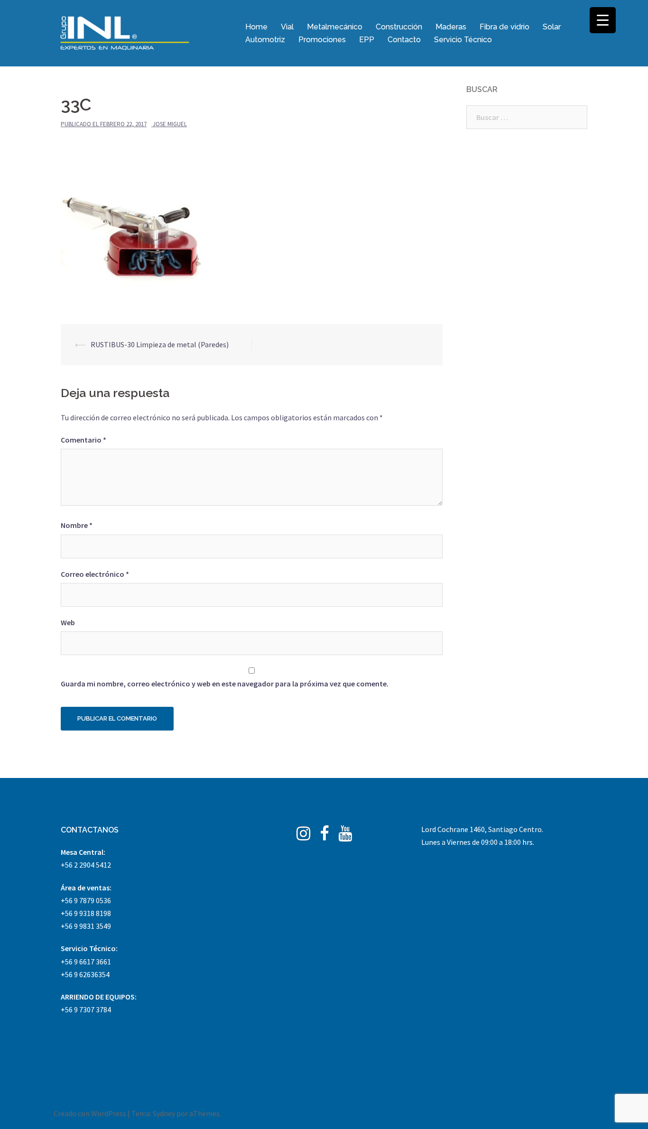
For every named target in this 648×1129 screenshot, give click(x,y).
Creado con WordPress (90, 1113)
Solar (552, 26)
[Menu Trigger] (603, 20)
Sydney (164, 1113)
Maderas (450, 26)
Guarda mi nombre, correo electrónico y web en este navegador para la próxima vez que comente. (225, 683)
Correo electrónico (95, 574)
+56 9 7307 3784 (86, 1009)
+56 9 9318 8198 (86, 913)
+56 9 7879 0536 (86, 900)
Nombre (77, 525)
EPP (366, 39)
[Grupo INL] (125, 32)
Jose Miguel (170, 124)
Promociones (322, 39)
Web (68, 622)
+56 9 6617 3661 (86, 961)
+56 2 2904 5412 (86, 865)
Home (256, 26)
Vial (287, 26)
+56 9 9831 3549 (86, 926)
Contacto (404, 39)
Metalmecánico (334, 26)
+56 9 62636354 (85, 974)
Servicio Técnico (463, 39)
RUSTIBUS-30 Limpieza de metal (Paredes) (160, 344)
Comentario (83, 439)
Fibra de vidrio (504, 26)
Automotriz (265, 39)
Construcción (399, 26)
